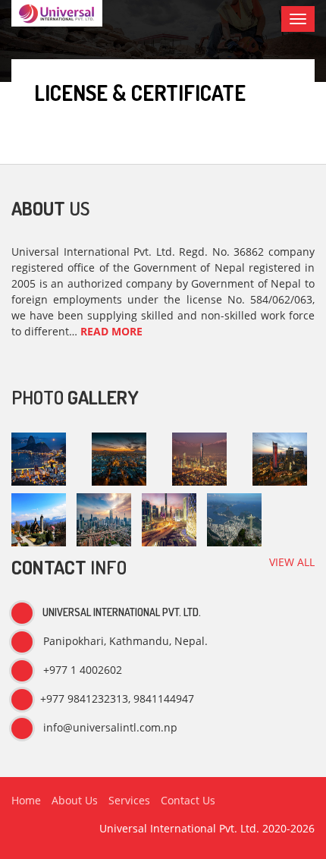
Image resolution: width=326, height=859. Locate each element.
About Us (75, 800)
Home (26, 800)
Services (129, 800)
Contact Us (188, 800)
